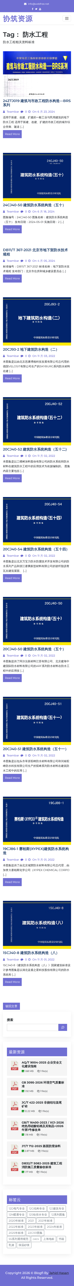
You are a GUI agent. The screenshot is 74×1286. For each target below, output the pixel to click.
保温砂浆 (24, 1245)
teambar (12, 111)
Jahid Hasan (59, 1273)
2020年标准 (16, 1220)
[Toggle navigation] (67, 18)
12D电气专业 (17, 1208)
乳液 (11, 1245)
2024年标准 (54, 1227)
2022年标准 (16, 1227)
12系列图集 (58, 1214)
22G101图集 (35, 1233)
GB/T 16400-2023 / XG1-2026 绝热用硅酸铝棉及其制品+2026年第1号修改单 (43, 1126)
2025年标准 (16, 1233)
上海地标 (48, 1239)
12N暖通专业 (16, 1214)
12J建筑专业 (56, 1208)
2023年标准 (35, 1227)
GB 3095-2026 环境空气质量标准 (43, 1084)
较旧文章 (11, 1006)
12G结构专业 (37, 1208)
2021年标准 (45, 1220)
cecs (36, 1239)
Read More (12, 134)
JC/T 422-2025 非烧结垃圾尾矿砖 (42, 1104)
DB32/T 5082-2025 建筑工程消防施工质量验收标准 (42, 1165)
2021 (31, 1220)
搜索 (10, 1020)
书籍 (61, 1239)
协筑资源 (18, 18)
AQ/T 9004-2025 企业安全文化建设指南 (42, 1064)
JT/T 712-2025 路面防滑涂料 (41, 1146)
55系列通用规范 (18, 1239)
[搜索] (62, 1027)
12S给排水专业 (38, 1214)
